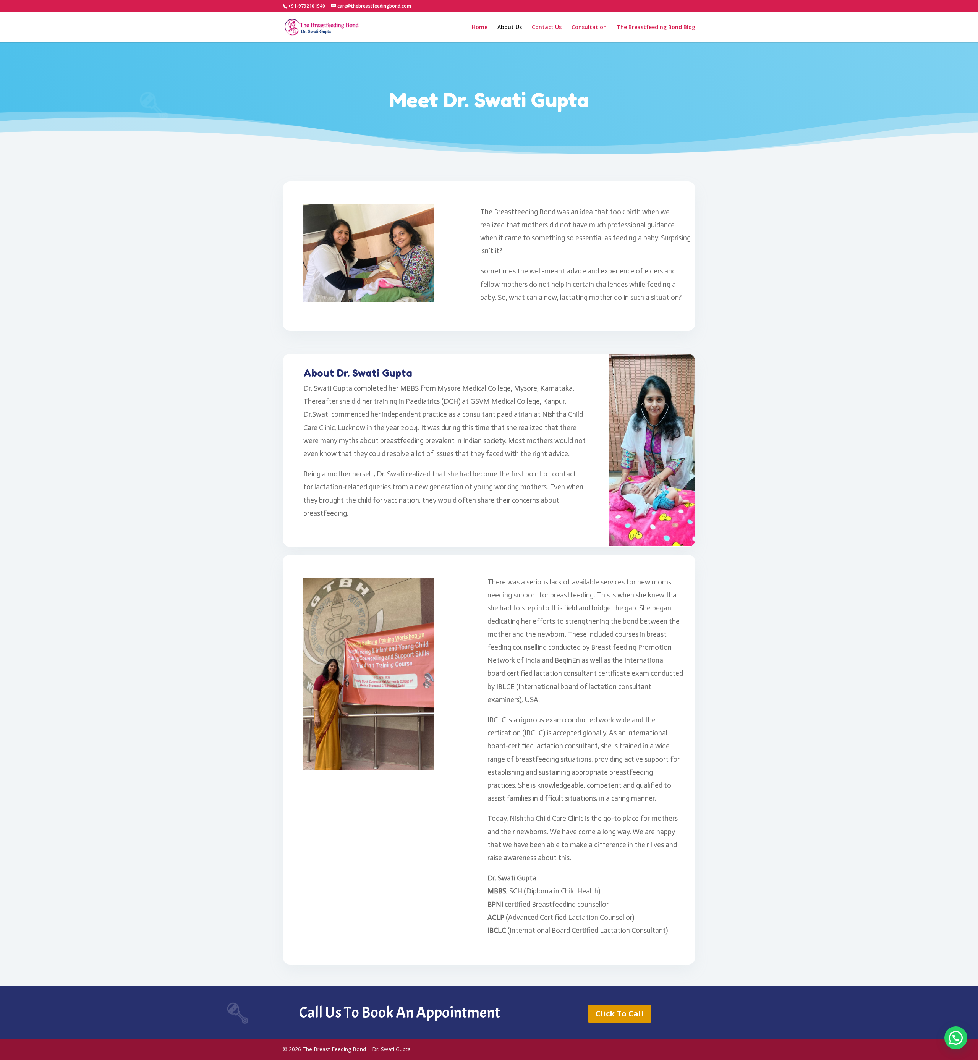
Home (479, 27)
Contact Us (547, 27)
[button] (955, 1037)
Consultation (589, 27)
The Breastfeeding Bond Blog (656, 27)
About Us (509, 27)
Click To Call (620, 1013)
